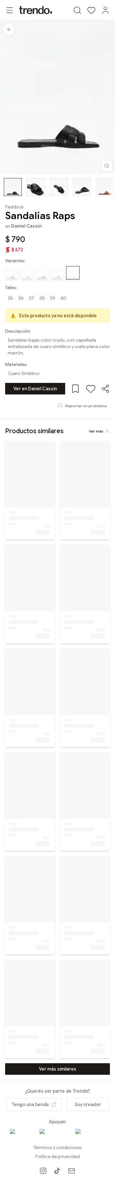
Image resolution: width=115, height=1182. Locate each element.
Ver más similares (57, 1069)
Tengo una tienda (30, 1104)
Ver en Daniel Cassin (35, 389)
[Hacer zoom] (106, 166)
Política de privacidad (57, 1156)
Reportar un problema (86, 405)
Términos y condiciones (57, 1147)
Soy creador (88, 1104)
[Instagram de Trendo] (43, 1171)
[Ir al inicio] (35, 10)
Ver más (96, 431)
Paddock (14, 207)
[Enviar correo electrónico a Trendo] (71, 1170)
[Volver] (9, 29)
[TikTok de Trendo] (57, 1171)
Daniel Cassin (26, 226)
